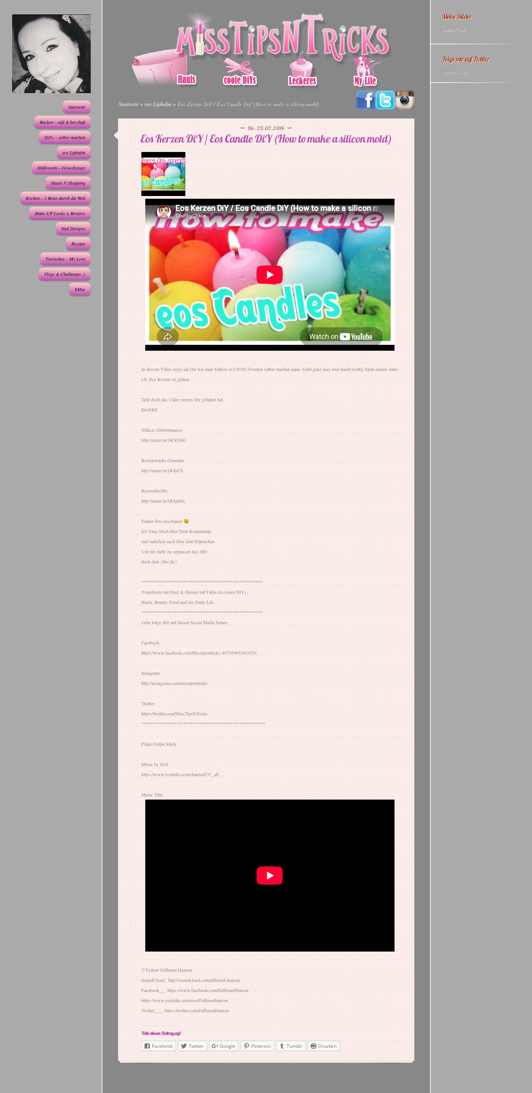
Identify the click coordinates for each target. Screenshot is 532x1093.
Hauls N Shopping (68, 183)
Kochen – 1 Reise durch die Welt (55, 198)
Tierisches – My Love (65, 259)
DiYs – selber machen (64, 137)
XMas (79, 289)
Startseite (76, 107)
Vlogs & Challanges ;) (64, 274)
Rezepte (78, 243)
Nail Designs (73, 228)
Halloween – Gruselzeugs (61, 167)
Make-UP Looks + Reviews (60, 213)
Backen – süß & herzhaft (62, 122)
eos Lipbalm (73, 152)
